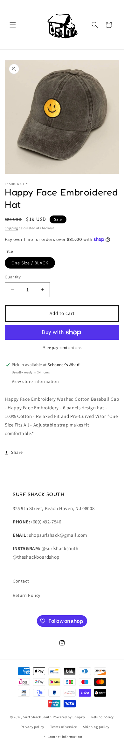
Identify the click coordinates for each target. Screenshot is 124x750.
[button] (13, 25)
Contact (21, 581)
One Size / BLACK (29, 263)
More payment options (62, 347)
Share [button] (17, 452)
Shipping (11, 228)
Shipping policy (96, 727)
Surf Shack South (37, 717)
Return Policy (26, 595)
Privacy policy (32, 727)
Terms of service (63, 727)
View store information (35, 381)
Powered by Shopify (69, 717)
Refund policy (102, 717)
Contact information (65, 736)
